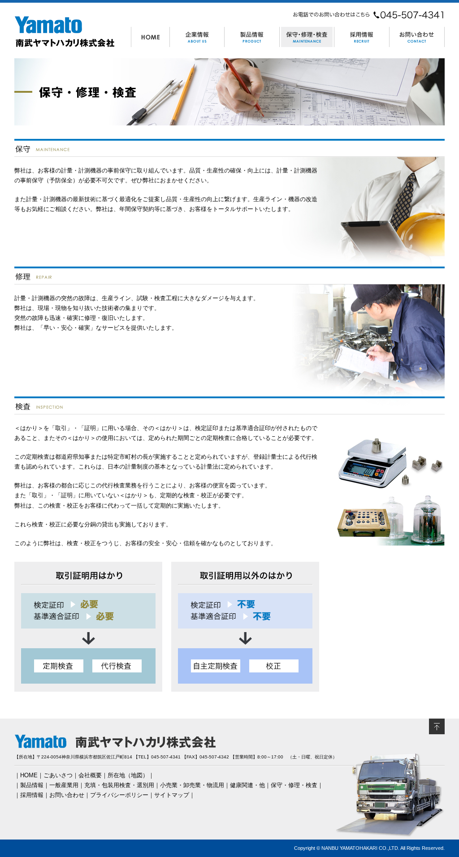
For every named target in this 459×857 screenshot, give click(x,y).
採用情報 (31, 795)
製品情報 (31, 785)
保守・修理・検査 (294, 785)
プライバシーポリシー (119, 795)
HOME (29, 775)
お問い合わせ (66, 795)
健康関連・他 (247, 785)
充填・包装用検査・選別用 (119, 785)
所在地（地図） (128, 775)
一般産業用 (63, 785)
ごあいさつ (58, 775)
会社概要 (90, 775)
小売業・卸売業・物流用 (192, 785)
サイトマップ (171, 795)
